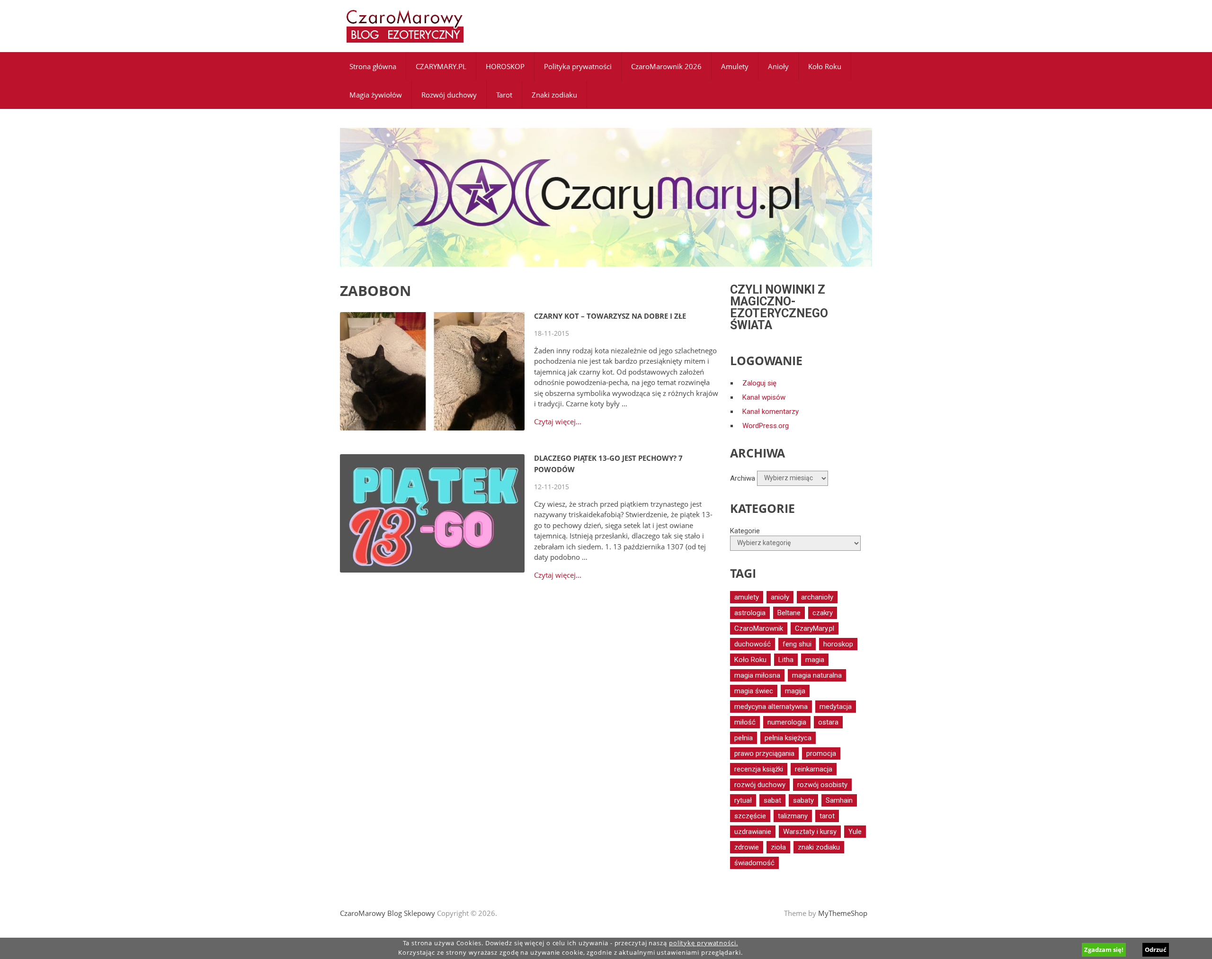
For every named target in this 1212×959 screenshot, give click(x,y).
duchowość (752, 644)
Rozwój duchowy (449, 94)
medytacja (836, 706)
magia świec (753, 691)
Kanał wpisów (763, 397)
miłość (745, 722)
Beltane (789, 613)
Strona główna (372, 66)
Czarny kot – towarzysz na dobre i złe (610, 316)
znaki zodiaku (819, 847)
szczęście (750, 816)
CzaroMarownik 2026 (666, 66)
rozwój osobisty (822, 784)
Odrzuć (1156, 949)
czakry (822, 613)
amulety (746, 597)
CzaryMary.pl (814, 628)
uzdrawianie (752, 831)
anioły (780, 597)
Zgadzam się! (1103, 949)
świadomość (754, 863)
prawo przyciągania (764, 753)
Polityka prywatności (578, 66)
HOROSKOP (505, 66)
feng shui (797, 644)
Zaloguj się (759, 383)
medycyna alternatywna (771, 706)
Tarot (504, 94)
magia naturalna (817, 675)
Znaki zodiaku (554, 94)
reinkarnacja (813, 769)
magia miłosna (757, 675)
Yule (855, 831)
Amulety (735, 66)
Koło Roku (824, 66)
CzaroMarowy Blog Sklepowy (387, 913)
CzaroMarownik (758, 628)
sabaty (803, 800)
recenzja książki (758, 769)
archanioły (817, 597)
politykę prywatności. (703, 943)
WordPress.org (765, 425)
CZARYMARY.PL (441, 66)
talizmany (793, 816)
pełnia (743, 738)
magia (814, 659)
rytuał (743, 800)
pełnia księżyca (788, 738)
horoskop (838, 644)
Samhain (839, 800)
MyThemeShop (842, 913)
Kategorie (745, 531)
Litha (785, 659)
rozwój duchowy (759, 784)
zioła (778, 847)
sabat (772, 800)
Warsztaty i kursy (810, 831)
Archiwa (742, 478)
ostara (828, 722)
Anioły (778, 66)
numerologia (786, 722)
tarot (827, 816)
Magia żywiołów (375, 94)
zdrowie (746, 847)
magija (795, 691)
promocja (821, 753)
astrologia (750, 613)
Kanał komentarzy (770, 411)
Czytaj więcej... (557, 421)
